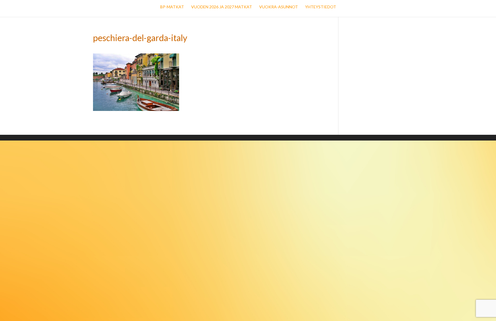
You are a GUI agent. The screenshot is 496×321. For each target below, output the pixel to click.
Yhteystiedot (320, 7)
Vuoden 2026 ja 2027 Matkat (221, 7)
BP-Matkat (172, 7)
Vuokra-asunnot (278, 7)
